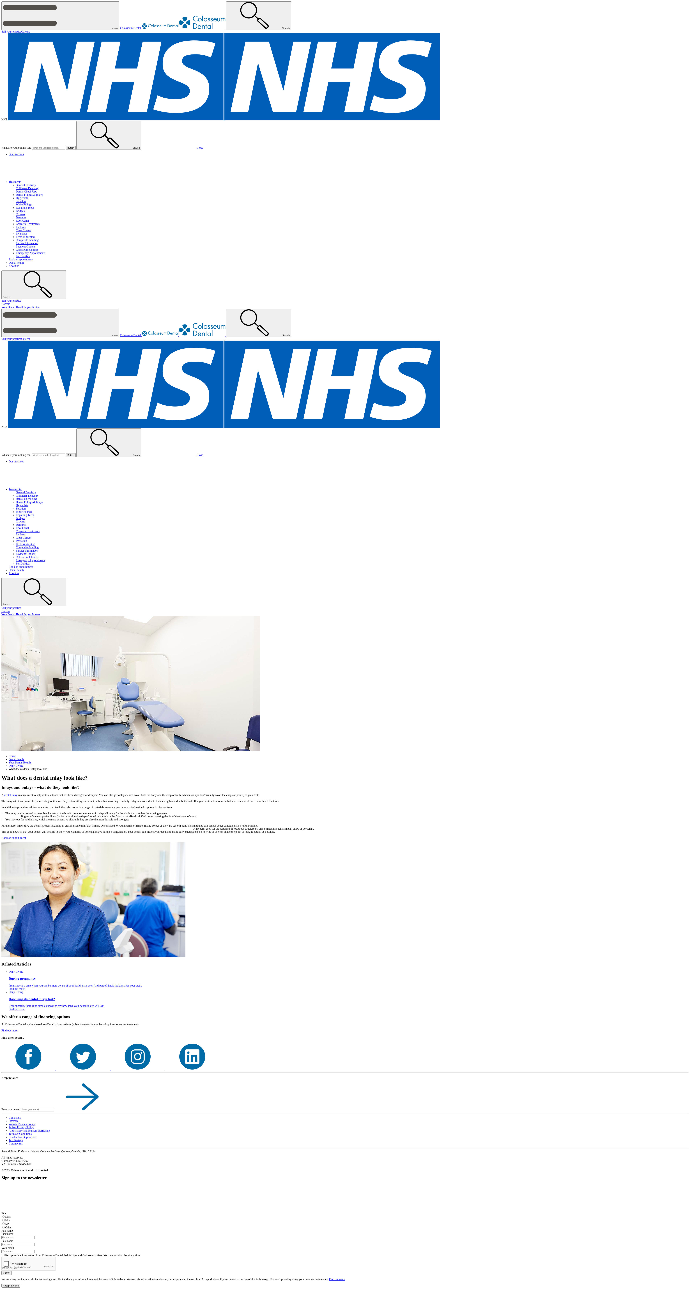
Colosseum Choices (27, 249)
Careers (25, 31)
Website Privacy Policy (22, 1124)
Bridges (20, 210)
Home (12, 756)
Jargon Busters (32, 307)
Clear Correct (23, 230)
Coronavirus (16, 1143)
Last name (7, 1240)
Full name (7, 1230)
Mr (7, 1223)
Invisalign (21, 233)
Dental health (16, 262)
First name (7, 1233)
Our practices (16, 154)
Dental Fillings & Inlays (29, 194)
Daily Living (16, 765)
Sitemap (13, 1120)
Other (8, 1227)
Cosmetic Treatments (28, 223)
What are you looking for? (16, 147)
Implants (21, 227)
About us (14, 265)
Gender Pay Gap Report (22, 1137)
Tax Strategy (16, 1140)
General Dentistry (26, 185)
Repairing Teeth (25, 207)
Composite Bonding (27, 240)
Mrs (7, 1220)
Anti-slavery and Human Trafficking (29, 1130)
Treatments (15, 181)
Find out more (9, 1030)
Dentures (21, 217)
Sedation (21, 201)
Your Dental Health (12, 307)
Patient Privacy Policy (21, 1127)
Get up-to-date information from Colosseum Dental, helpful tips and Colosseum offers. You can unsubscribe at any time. (73, 1255)
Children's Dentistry (27, 188)
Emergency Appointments (30, 252)
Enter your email (10, 1109)
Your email (7, 1247)
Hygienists (22, 197)
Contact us (15, 1117)
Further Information (27, 243)
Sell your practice (11, 31)
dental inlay (10, 795)
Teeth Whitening (25, 236)
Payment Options (25, 246)
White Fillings (24, 204)
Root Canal (22, 220)
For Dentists (23, 256)
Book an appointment (21, 259)
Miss (8, 1216)
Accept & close (11, 1285)
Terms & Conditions (20, 1133)
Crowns (20, 214)
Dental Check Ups (26, 191)
